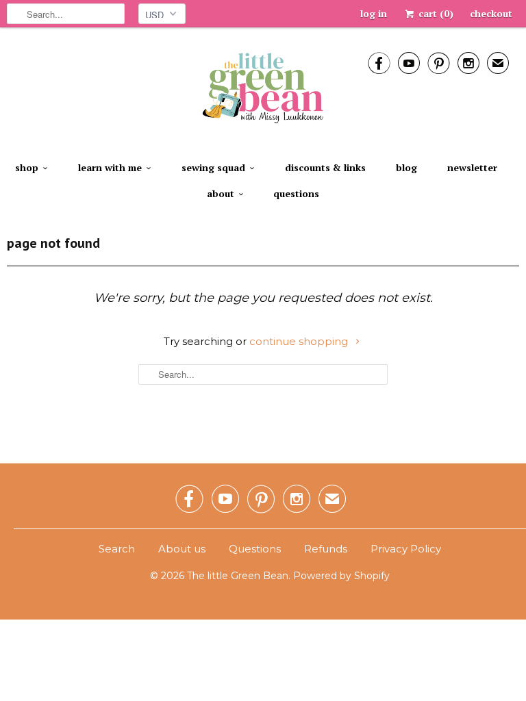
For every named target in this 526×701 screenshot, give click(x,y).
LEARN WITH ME (110, 167)
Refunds (325, 548)
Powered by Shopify (341, 576)
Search (117, 548)
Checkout (491, 13)
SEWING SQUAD (213, 167)
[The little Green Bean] (263, 89)
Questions (296, 193)
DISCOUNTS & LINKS (325, 167)
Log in (373, 13)
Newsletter (472, 167)
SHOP (26, 167)
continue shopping (300, 341)
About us (181, 548)
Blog (406, 167)
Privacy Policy (406, 548)
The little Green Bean (237, 576)
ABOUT (220, 193)
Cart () (434, 13)
